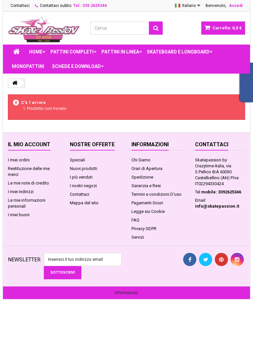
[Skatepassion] (44, 30)
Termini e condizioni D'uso (156, 194)
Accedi (235, 5)
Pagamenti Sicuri (147, 202)
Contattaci (20, 5)
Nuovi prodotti (83, 168)
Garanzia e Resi (146, 185)
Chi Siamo (141, 159)
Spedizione (142, 177)
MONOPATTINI (28, 66)
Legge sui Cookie (148, 211)
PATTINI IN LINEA (120, 51)
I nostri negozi (83, 185)
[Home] (16, 52)
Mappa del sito (84, 202)
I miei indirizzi (21, 191)
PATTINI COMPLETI (72, 51)
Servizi (137, 237)
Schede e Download (76, 66)
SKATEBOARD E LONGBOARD (178, 51)
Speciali (77, 159)
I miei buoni (19, 214)
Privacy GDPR (143, 228)
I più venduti (81, 177)
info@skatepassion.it (217, 206)
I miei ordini (19, 159)
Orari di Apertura (146, 168)
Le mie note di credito (28, 183)
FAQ (135, 220)
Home (35, 51)
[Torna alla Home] (15, 83)
